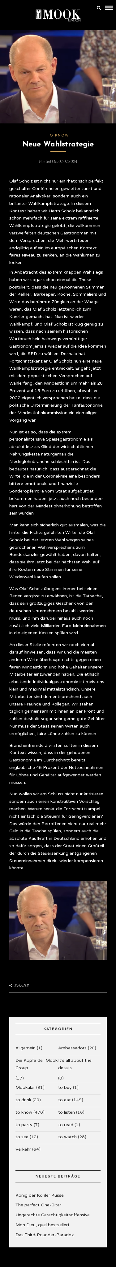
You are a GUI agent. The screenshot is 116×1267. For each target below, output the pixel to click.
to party (23, 1124)
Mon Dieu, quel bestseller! (42, 1225)
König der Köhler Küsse (39, 1195)
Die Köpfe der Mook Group (36, 1064)
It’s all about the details (75, 1064)
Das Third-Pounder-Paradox (44, 1234)
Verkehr (23, 1149)
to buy (65, 1087)
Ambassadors (72, 1048)
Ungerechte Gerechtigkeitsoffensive (52, 1215)
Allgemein (25, 1048)
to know (58, 135)
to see (21, 1137)
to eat (64, 1100)
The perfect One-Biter (38, 1205)
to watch (67, 1137)
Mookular (25, 1087)
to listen (66, 1112)
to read (65, 1124)
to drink (23, 1100)
